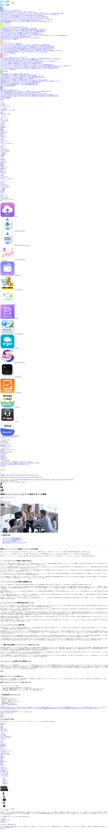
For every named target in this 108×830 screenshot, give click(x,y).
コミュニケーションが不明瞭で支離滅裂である (12, 539)
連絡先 (1, 729)
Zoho (1, 758)
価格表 (1, 99)
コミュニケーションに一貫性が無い (10, 541)
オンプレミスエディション (5, 750)
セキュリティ (5, 782)
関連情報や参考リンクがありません (9, 703)
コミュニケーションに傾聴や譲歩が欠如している (12, 540)
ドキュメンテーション (4, 753)
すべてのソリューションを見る (6, 199)
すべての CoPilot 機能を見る (6, 97)
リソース (2, 748)
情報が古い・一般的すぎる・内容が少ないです (11, 701)
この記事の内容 (3, 707)
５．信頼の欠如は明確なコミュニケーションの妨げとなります (17, 708)
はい (1, 697)
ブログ (1, 741)
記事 (1, 482)
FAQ (3, 543)
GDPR (4, 781)
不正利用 (4, 783)
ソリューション (3, 743)
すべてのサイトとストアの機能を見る (8, 69)
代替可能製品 (3, 745)
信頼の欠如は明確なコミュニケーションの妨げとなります (14, 542)
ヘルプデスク (3, 732)
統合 (1, 200)
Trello (1, 759)
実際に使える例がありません (8, 702)
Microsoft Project (3, 761)
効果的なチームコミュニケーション (7, 497)
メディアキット (3, 728)
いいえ (4, 697)
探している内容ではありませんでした (9, 698)
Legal (4, 778)
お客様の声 (2, 744)
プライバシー (5, 780)
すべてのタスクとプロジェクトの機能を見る (9, 38)
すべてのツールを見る (4, 98)
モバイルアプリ (3, 767)
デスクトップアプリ (4, 769)
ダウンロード (3, 751)
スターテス (2, 738)
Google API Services (4, 771)
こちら (40, 826)
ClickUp (1, 756)
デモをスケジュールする (5, 737)
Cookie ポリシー (3, 824)
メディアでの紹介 (4, 730)
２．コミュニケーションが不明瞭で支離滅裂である (62, 707)
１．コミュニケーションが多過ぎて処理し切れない (42, 707)
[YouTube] (4, 800)
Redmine (2, 764)
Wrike (1, 763)
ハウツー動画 (3, 735)
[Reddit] (4, 806)
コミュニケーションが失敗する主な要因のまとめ (40, 708)
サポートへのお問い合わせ (5, 736)
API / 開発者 (2, 770)
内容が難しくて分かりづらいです (8, 699)
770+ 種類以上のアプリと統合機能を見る (8, 436)
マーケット (2, 766)
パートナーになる (4, 774)
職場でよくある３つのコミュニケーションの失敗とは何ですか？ (86, 708)
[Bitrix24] (5, 5)
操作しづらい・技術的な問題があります (10, 704)
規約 (3, 779)
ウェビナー (2, 734)
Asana (1, 755)
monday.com (2, 757)
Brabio (1, 760)
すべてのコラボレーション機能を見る (8, 52)
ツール (1, 725)
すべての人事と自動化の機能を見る (7, 85)
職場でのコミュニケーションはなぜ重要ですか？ (62, 708)
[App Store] (3, 788)
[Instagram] (4, 803)
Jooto (1, 762)
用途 (1, 747)
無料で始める (3, 465)
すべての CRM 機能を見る (5, 22)
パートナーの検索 (4, 773)
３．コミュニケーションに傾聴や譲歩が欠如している (84, 707)
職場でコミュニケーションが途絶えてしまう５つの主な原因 (19, 707)
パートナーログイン (4, 776)
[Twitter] (4, 797)
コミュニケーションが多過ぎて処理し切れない (12, 537)
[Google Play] (4, 790)
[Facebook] (3, 794)
